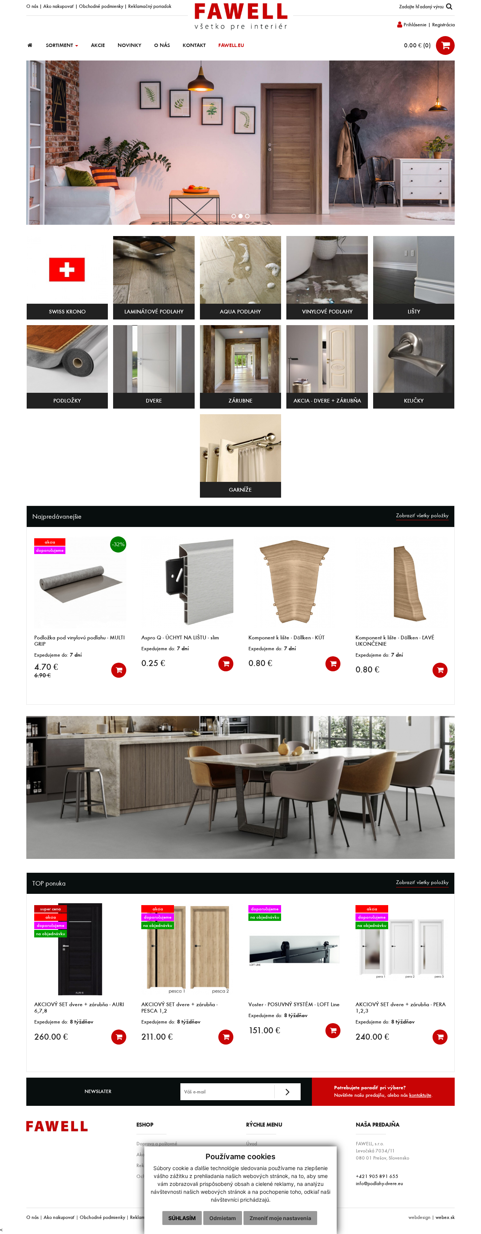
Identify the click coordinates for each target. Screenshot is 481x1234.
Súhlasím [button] (182, 1218)
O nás (32, 6)
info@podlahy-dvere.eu (379, 1183)
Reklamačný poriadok (149, 6)
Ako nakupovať (58, 6)
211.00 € (49, 1036)
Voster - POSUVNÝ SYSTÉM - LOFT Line (187, 1004)
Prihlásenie (414, 24)
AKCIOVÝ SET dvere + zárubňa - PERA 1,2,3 (293, 1007)
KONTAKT (194, 45)
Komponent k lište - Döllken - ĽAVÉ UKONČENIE (287, 640)
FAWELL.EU (231, 45)
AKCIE (98, 45)
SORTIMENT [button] (60, 45)
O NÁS (162, 45)
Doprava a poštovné (156, 1143)
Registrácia (443, 24)
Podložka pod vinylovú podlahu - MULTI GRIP (400, 1007)
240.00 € (265, 1036)
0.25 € (46, 663)
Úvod (251, 1143)
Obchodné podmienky (101, 6)
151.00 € (157, 1030)
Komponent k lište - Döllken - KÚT (179, 637)
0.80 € (153, 663)
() (418, 45)
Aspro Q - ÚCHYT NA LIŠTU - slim (73, 637)
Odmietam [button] (222, 1218)
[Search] (449, 6)
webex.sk (445, 1217)
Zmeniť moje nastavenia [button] (280, 1218)
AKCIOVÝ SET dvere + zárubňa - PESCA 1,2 (72, 1007)
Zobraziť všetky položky (422, 515)
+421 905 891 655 (377, 1176)
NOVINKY (129, 45)
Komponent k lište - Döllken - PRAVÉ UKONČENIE (396, 640)
